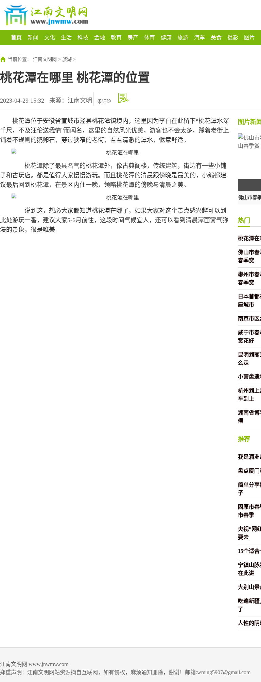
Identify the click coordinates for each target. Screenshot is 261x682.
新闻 (33, 37)
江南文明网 (45, 59)
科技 (82, 37)
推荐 (244, 439)
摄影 (232, 37)
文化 (49, 37)
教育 (116, 37)
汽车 (199, 37)
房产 (132, 37)
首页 (16, 37)
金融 (99, 37)
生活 (66, 37)
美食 (216, 37)
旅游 (182, 37)
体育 (149, 37)
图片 (249, 37)
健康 (166, 37)
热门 (244, 220)
